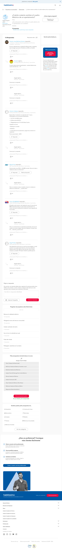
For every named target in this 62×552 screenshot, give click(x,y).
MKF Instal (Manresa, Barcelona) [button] (17, 166)
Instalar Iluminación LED (11, 379)
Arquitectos (5, 518)
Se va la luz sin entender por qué (12, 333)
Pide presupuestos (52, 495)
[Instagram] (4, 534)
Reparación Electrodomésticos (12, 389)
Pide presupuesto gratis (21, 396)
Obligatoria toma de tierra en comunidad (14, 320)
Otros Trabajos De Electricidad (12, 363)
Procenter (5, 513)
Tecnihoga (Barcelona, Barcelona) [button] (21, 62)
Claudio (16, 61)
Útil (12, 56)
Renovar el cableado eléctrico (11, 314)
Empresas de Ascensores (8, 507)
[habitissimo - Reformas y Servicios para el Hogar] (8, 5)
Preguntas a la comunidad (11, 9)
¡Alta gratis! (35, 1)
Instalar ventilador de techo (10, 326)
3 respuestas (6, 342)
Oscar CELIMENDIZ (14, 201)
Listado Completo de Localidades (9, 518)
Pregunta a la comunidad (50, 20)
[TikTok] (16, 534)
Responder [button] (15, 50)
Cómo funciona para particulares (9, 522)
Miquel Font (12, 164)
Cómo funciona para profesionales (9, 525)
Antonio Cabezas (14, 111)
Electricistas (21, 9)
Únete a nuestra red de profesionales (17, 465)
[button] (31, 503)
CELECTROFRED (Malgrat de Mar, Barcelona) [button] (20, 203)
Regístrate (5, 526)
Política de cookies (35, 541)
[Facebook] (7, 534)
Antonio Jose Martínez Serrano (17, 41)
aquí (46, 65)
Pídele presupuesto (25, 172)
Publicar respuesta (32, 299)
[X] (10, 534)
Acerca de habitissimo (7, 528)
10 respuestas (7, 323)
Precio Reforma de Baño (7, 504)
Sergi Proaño (13, 242)
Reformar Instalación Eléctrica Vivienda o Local (16, 366)
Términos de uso (14, 541)
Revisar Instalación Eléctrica (12, 376)
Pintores (4, 514)
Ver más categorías (21, 429)
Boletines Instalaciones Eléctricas (13, 369)
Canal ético (5, 529)
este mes (21, 309)
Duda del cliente (8, 339)
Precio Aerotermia (6, 505)
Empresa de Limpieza (7, 508)
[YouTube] (13, 534)
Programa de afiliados (7, 530)
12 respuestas (15, 28)
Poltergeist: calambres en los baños (12, 345)
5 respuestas (6, 329)
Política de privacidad (25, 541)
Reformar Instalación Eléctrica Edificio (14, 386)
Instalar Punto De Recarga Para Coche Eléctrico (16, 373)
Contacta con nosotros (7, 531)
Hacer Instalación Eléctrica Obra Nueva (14, 382)
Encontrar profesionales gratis (50, 53)
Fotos (4, 512)
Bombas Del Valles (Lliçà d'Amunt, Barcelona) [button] (20, 112)
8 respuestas (6, 348)
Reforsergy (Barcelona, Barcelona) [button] (17, 244)
